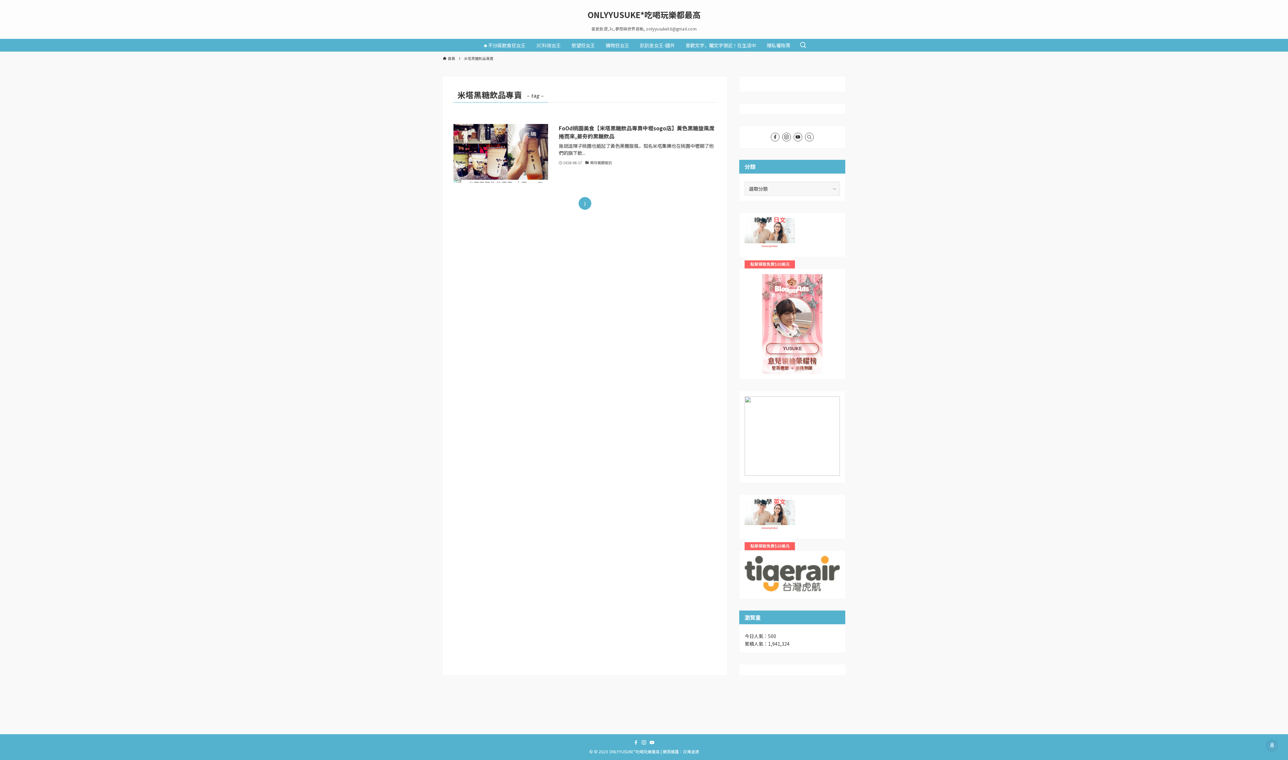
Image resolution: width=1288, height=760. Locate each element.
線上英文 (754, 503)
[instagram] (786, 137)
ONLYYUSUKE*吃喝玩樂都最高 (644, 15)
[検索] (809, 137)
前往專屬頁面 (792, 324)
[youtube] (798, 137)
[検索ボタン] (803, 45)
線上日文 (754, 221)
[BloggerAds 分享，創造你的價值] (792, 295)
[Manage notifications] (1272, 745)
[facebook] (775, 137)
